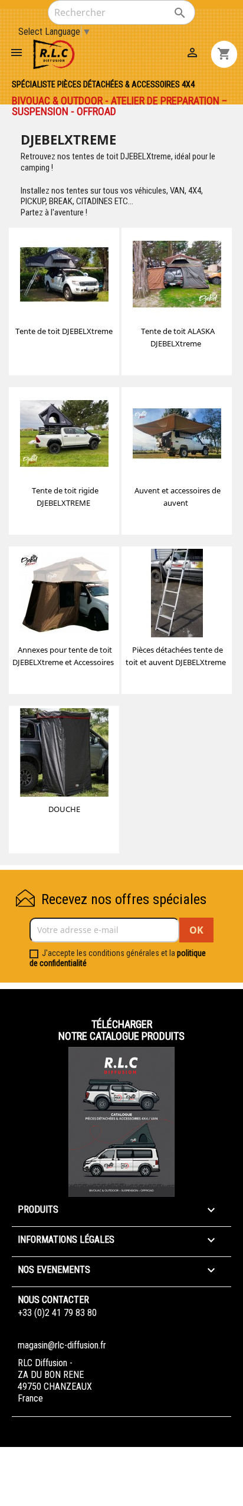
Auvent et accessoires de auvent (177, 496)
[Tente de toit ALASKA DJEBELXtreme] (177, 276)
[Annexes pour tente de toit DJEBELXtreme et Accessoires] (64, 595)
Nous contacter (53, 1299)
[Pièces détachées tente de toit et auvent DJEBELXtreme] (177, 595)
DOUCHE (64, 809)
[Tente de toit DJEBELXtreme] (64, 276)
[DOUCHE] (64, 754)
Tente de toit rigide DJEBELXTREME (65, 496)
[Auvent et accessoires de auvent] (177, 435)
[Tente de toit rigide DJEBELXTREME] (64, 435)
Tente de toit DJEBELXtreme (64, 331)
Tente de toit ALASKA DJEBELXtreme (178, 337)
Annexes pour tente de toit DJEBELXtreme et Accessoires (63, 655)
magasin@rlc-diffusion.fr (62, 1345)
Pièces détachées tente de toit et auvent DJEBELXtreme (176, 655)
